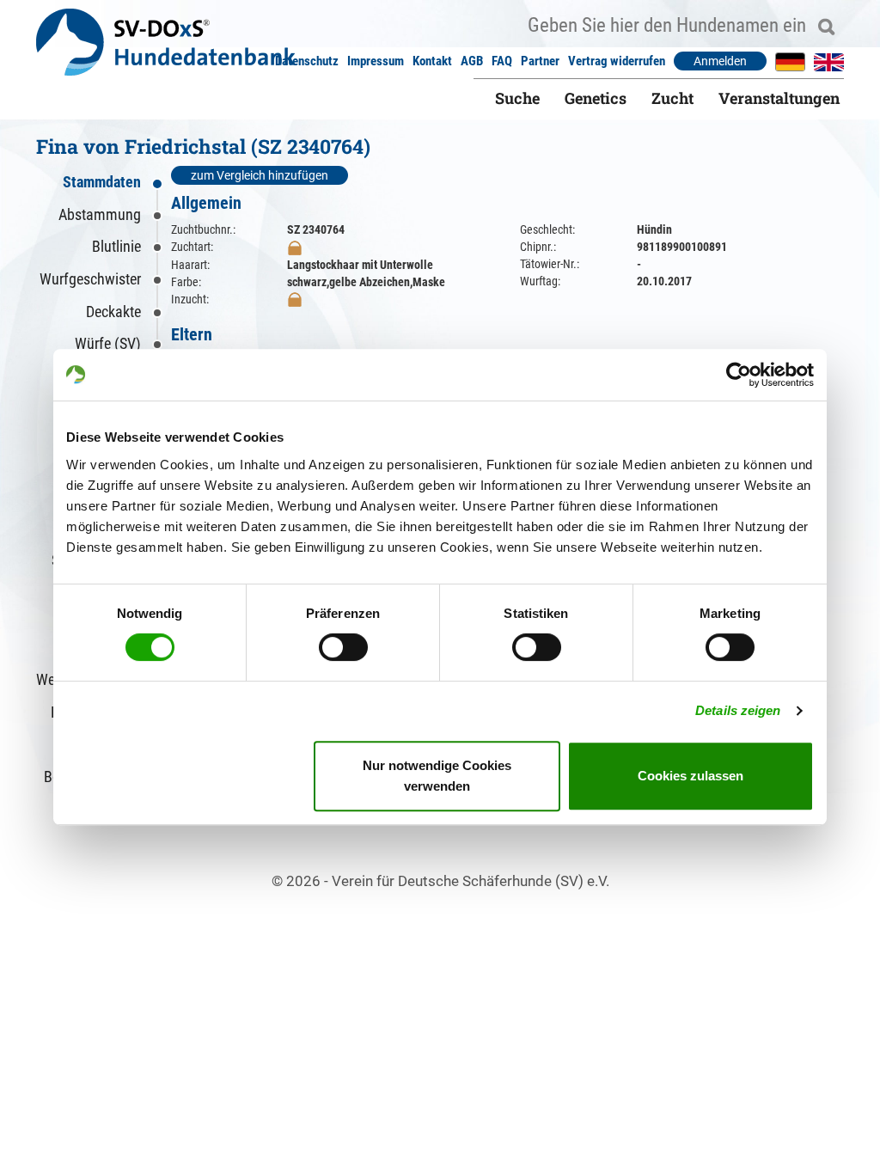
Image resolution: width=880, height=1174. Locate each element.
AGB (472, 61)
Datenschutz (307, 61)
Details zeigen (737, 710)
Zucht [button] (672, 98)
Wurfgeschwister (90, 279)
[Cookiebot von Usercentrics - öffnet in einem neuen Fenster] (738, 375)
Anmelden (720, 61)
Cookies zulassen (690, 775)
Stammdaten (102, 182)
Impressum (375, 61)
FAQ (502, 61)
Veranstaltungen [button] (779, 98)
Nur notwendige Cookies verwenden (437, 775)
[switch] (343, 647)
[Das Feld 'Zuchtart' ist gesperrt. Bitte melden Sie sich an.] (294, 247)
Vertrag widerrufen (616, 61)
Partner (540, 61)
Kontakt (432, 61)
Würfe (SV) (108, 343)
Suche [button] (517, 98)
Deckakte (113, 312)
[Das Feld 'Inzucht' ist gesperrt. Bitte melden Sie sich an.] (294, 299)
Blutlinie (116, 246)
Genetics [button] (595, 98)
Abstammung (99, 214)
